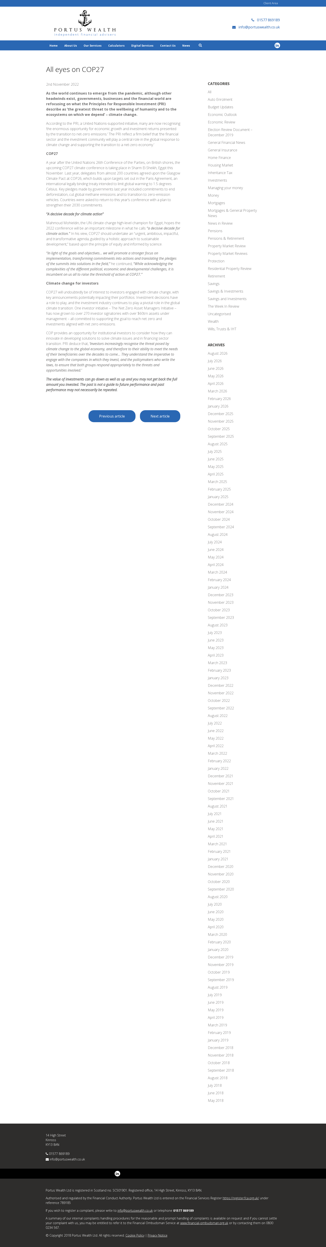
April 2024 (216, 564)
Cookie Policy (135, 1235)
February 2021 (219, 851)
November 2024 (221, 511)
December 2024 (220, 504)
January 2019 (218, 1040)
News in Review (220, 223)
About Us (70, 46)
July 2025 (215, 451)
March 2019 (217, 1025)
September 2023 (221, 617)
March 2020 (217, 934)
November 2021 (221, 783)
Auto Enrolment (220, 99)
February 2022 (219, 760)
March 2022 (217, 753)
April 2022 (216, 745)
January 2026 (218, 406)
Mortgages (216, 202)
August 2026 (218, 353)
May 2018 (216, 1100)
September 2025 (221, 436)
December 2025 (220, 413)
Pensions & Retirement (226, 238)
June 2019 (216, 1002)
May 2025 (216, 466)
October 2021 (219, 791)
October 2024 (219, 519)
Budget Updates (220, 107)
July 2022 (215, 723)
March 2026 (217, 391)
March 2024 (217, 572)
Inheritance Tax (220, 172)
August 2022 (218, 715)
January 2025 (218, 496)
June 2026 (216, 368)
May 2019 (216, 1009)
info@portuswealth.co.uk (67, 1159)
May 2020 (216, 919)
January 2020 (218, 949)
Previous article (112, 416)
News (186, 46)
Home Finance (219, 157)
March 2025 (217, 481)
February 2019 (219, 1032)
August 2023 (218, 625)
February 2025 (219, 489)
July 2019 (215, 994)
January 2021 (218, 859)
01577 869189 (59, 1154)
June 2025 (216, 459)
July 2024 (215, 542)
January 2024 (218, 587)
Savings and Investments (227, 298)
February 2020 (219, 942)
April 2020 (216, 926)
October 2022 (219, 700)
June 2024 (216, 549)
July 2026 (215, 360)
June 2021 (216, 821)
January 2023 (218, 677)
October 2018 (219, 1062)
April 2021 (216, 836)
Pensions (215, 230)
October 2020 (219, 881)
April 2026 (216, 383)
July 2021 (215, 813)
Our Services (93, 46)
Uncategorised (219, 313)
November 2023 (221, 602)
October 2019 (219, 972)
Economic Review (221, 122)
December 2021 (220, 776)
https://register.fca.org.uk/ (241, 1198)
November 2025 (221, 421)
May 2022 (216, 738)
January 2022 (218, 768)
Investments (217, 180)
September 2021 (221, 798)
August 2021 (218, 806)
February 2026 (219, 398)
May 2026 (216, 376)
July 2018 (215, 1085)
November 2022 (221, 693)
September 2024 (221, 527)
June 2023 (216, 640)
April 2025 (216, 474)
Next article (160, 416)
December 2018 (220, 1047)
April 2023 (216, 655)
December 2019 (220, 957)
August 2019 (218, 987)
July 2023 (215, 632)
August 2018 (218, 1077)
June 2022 (216, 730)
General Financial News (226, 142)
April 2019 (216, 1017)
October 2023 (219, 610)
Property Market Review (227, 245)
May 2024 (216, 557)
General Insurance (222, 150)
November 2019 (221, 964)
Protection (216, 261)
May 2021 (216, 828)
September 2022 (221, 708)
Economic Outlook (222, 114)
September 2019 (221, 979)
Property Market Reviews (227, 253)
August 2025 (218, 443)
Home (53, 46)
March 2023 (217, 662)
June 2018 (216, 1093)
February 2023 (219, 670)
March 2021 (217, 843)
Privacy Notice (157, 1235)
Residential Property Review (229, 268)
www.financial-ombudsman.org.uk (204, 1223)
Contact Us (168, 46)
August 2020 (218, 896)
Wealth (213, 321)
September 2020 (221, 889)
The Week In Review (223, 306)
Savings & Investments (225, 291)
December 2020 (220, 866)
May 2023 (216, 647)
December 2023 (220, 594)
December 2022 (220, 685)
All (209, 91)
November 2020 (221, 874)
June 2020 (216, 911)
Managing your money (225, 187)
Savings (214, 283)
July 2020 (215, 904)
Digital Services (142, 46)
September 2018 (221, 1070)
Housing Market (220, 165)
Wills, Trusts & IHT (222, 329)
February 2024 (219, 579)
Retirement (216, 276)
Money (213, 195)
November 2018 (221, 1055)
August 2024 (218, 534)
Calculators (116, 46)
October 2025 (219, 428)
